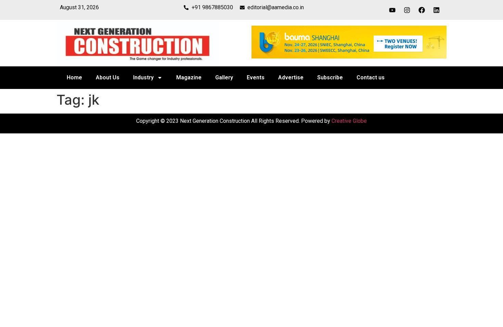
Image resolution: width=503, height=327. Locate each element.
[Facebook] (421, 9)
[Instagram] (407, 9)
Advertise (291, 77)
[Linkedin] (436, 9)
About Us (107, 77)
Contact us (371, 77)
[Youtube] (392, 9)
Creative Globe (349, 121)
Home (74, 77)
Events (256, 77)
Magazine (189, 77)
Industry (143, 77)
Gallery (224, 77)
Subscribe (330, 77)
